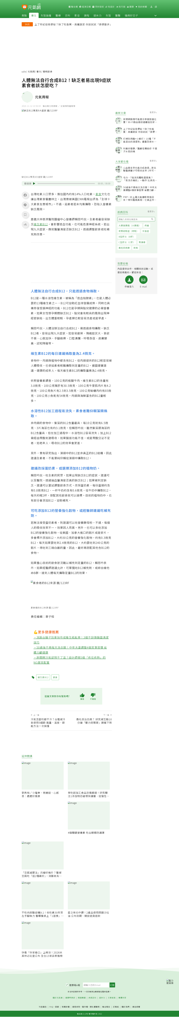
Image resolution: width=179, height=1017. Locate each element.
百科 (67, 15)
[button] (155, 15)
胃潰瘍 (142, 242)
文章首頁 (112, 998)
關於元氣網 (58, 998)
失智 (108, 15)
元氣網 (31, 71)
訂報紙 (116, 1007)
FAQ (51, 1006)
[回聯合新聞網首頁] (24, 7)
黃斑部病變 (124, 247)
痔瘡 (147, 225)
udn (24, 71)
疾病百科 (92, 998)
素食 (98, 194)
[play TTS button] (34, 183)
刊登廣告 (43, 1007)
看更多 (153, 112)
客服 (57, 1006)
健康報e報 (74, 985)
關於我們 (125, 1007)
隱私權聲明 (95, 1006)
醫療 (58, 15)
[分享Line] (25, 204)
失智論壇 (46, 15)
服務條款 (76, 1006)
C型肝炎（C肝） (127, 242)
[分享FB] (25, 195)
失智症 (145, 231)
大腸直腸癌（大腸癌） (130, 225)
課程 (86, 15)
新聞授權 (66, 1007)
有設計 (111, 6)
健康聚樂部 (70, 998)
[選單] (155, 7)
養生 (33, 15)
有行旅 (121, 6)
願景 (131, 6)
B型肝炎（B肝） (127, 236)
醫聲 (118, 15)
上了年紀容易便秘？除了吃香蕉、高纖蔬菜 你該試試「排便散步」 (73, 24)
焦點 (24, 15)
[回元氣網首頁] (34, 6)
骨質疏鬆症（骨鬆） (129, 231)
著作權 (85, 1006)
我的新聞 (142, 6)
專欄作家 (122, 998)
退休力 (98, 15)
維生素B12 (41, 224)
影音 (77, 15)
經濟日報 (86, 6)
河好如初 (99, 6)
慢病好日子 (131, 15)
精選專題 (82, 998)
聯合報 (74, 6)
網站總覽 (136, 1007)
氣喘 (135, 247)
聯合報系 (106, 1007)
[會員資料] (151, 7)
